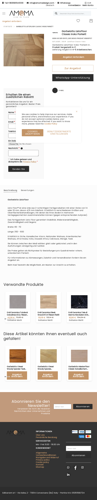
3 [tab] (8, 318)
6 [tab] (12, 318)
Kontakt (40, 464)
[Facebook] (75, 467)
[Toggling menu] (3, 13)
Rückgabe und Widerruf (47, 457)
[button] (87, 3)
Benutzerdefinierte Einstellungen (59, 132)
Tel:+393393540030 (14, 3)
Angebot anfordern (11, 21)
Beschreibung (10, 190)
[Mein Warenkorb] (91, 20)
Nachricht (15, 148)
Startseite (8, 26)
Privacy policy (43, 459)
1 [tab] (5, 318)
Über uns (40, 435)
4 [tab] (9, 318)
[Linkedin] (68, 474)
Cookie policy (42, 462)
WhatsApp (65, 3)
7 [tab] (13, 318)
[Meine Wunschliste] (78, 20)
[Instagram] (82, 467)
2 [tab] (6, 318)
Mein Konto (87, 5)
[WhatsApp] (68, 467)
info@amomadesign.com (42, 3)
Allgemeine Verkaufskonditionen (46, 453)
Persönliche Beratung (46, 437)
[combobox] (72, 13)
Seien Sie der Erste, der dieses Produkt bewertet (72, 38)
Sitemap (40, 467)
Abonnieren (83, 406)
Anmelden (73, 5)
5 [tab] (10, 318)
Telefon (14, 131)
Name (13, 112)
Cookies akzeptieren (32, 132)
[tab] (10, 190)
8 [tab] (15, 318)
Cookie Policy (50, 123)
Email (13, 122)
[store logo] (21, 13)
